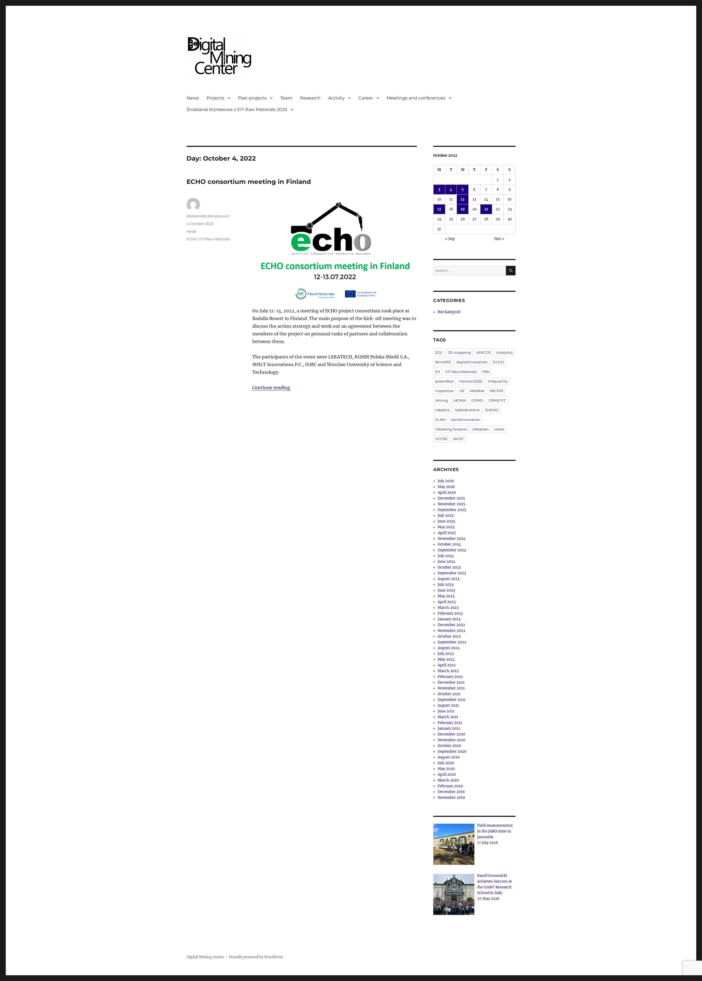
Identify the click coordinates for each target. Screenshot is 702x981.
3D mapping (459, 352)
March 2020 (448, 780)
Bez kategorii (449, 312)
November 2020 (451, 740)
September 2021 (452, 699)
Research (310, 98)
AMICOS (483, 352)
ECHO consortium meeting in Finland (248, 182)
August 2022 (449, 648)
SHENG (492, 410)
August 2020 (449, 757)
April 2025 (447, 533)
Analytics (504, 352)
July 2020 (446, 763)
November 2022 (451, 630)
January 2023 (449, 619)
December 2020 (451, 734)
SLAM (440, 419)
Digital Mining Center (205, 957)
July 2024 (446, 556)
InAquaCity (498, 381)
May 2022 (446, 659)
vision (499, 429)
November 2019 (451, 797)
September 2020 (452, 751)
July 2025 (446, 515)
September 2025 (452, 509)
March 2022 (448, 671)
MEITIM (496, 391)
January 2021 (449, 728)
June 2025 (446, 521)
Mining (441, 400)
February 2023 (450, 613)
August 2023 (448, 579)
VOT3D (441, 439)
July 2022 (446, 653)
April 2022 (447, 665)
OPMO (477, 400)
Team (286, 98)
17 (439, 209)
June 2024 (446, 561)
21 (486, 209)
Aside (191, 231)
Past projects (252, 98)
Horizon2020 (470, 381)
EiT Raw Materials (214, 239)
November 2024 (451, 538)
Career (365, 98)
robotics (442, 410)
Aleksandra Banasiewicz (208, 216)
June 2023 (446, 590)
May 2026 (446, 486)
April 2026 (447, 492)
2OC (439, 352)
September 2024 (452, 550)
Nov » (499, 238)
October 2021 (449, 694)
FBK (485, 371)
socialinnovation (465, 419)
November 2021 (451, 688)
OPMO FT (497, 400)
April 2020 (447, 774)
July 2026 (446, 481)
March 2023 (448, 607)
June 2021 (446, 711)
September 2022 (452, 642)
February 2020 (450, 786)
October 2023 (449, 567)
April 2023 (446, 602)
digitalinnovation (472, 362)
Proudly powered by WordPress (256, 957)
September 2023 (452, 573)
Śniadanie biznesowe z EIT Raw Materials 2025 (236, 109)
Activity (336, 98)
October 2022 (449, 636)
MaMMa (477, 391)
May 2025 (446, 527)
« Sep (450, 238)
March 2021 (448, 717)
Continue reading (271, 387)
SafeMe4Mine (467, 410)
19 (463, 209)
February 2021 (450, 722)
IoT (462, 391)
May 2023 (446, 596)
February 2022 (450, 676)
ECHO (191, 239)
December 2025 (451, 498)
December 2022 (451, 625)
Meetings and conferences (416, 98)
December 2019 (451, 791)
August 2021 (448, 705)
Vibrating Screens (451, 429)
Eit (437, 371)
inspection (444, 391)
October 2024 (449, 544)
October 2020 (449, 745)
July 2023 (446, 584)
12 (463, 199)
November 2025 (451, 504)
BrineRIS (443, 362)
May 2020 (446, 768)
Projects (215, 98)
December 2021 (451, 682)
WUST (458, 439)
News (192, 98)
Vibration (480, 429)
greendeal (444, 381)
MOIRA (460, 400)
